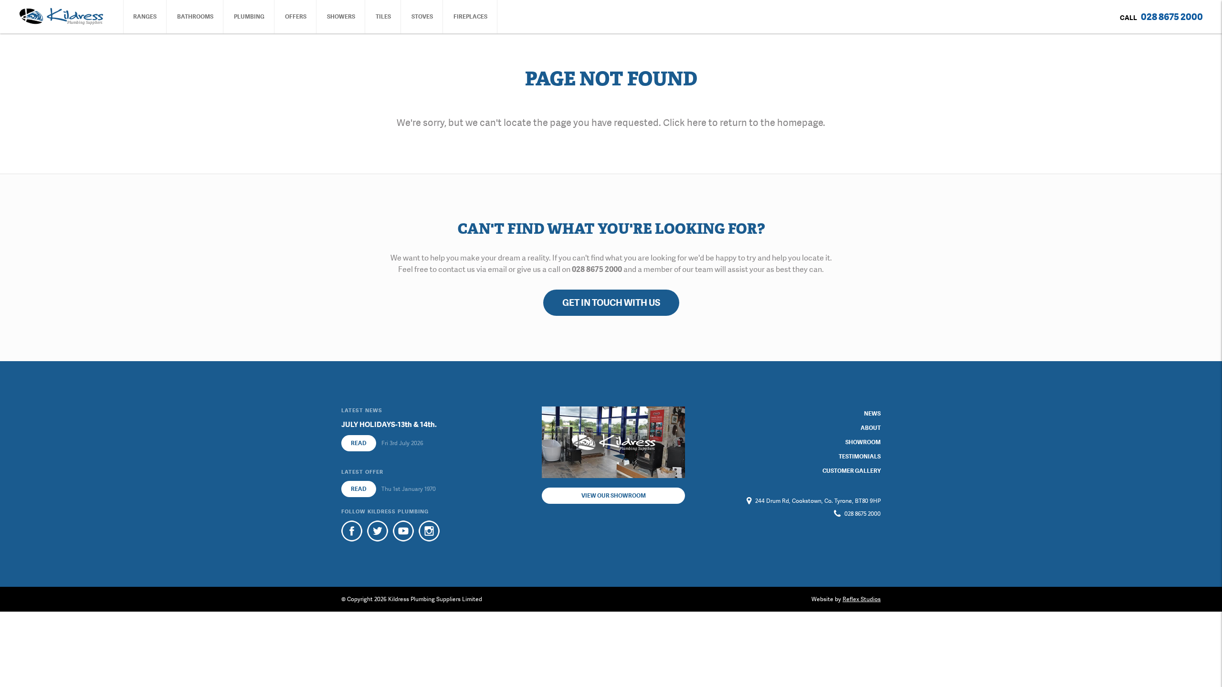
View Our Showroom (613, 496)
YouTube (403, 530)
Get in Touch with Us (611, 303)
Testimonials (860, 456)
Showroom (863, 442)
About (871, 428)
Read (359, 443)
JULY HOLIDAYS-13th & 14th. (389, 424)
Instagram (429, 530)
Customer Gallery (851, 471)
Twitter (377, 530)
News (872, 413)
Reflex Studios (862, 599)
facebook (351, 530)
